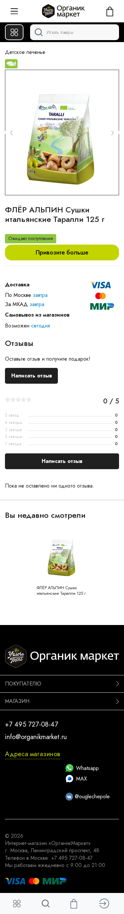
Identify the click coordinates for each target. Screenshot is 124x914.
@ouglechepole (91, 796)
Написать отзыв (31, 375)
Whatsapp (87, 768)
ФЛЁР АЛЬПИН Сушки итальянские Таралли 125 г (61, 590)
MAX (81, 778)
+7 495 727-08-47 (31, 724)
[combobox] (74, 32)
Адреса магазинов (32, 754)
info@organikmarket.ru (36, 737)
